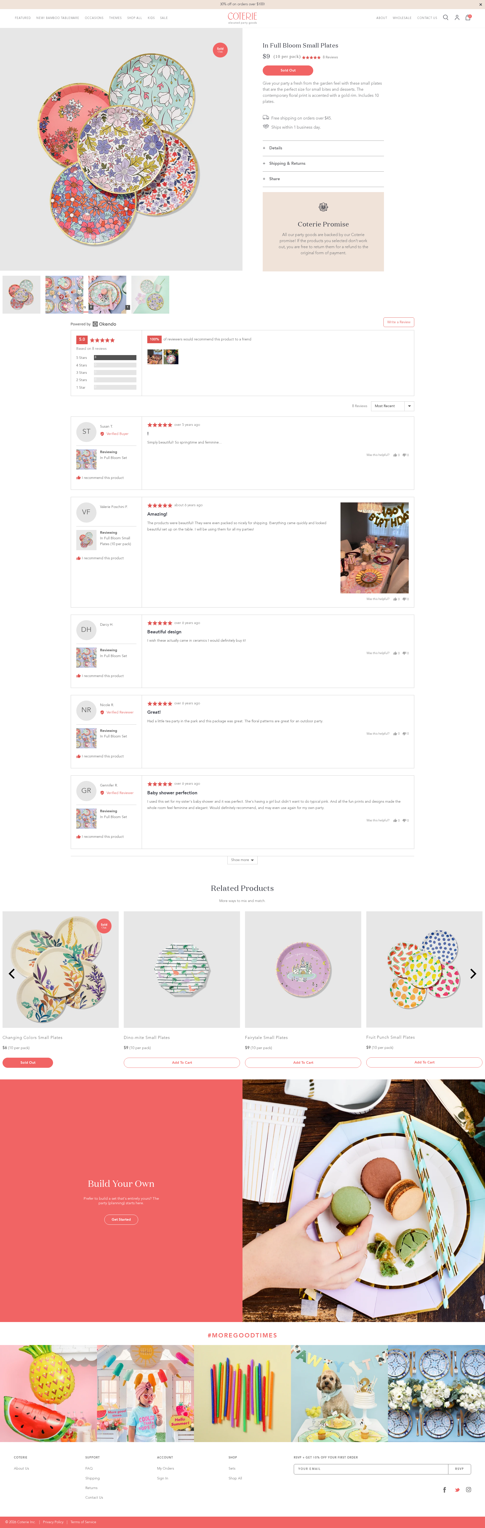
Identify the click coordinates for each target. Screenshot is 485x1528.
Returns (91, 1488)
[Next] (472, 973)
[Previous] (13, 973)
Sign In (162, 1478)
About (381, 18)
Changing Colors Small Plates (33, 1038)
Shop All (134, 18)
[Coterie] (242, 18)
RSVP (459, 1469)
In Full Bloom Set (113, 458)
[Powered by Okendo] (93, 324)
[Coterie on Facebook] (444, 1490)
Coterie (21, 1457)
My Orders (165, 1468)
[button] (320, 57)
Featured (23, 18)
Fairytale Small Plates (266, 1038)
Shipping (92, 1478)
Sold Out (288, 70)
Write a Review (398, 322)
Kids (151, 18)
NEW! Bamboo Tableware (57, 18)
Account (165, 1457)
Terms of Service (83, 1522)
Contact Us (427, 18)
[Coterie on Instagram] (469, 1490)
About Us (21, 1468)
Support (92, 1457)
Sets (232, 1468)
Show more (240, 860)
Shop (233, 1457)
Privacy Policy (53, 1522)
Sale (164, 18)
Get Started (121, 1219)
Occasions (94, 18)
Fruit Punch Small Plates (390, 1038)
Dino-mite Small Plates (147, 1038)
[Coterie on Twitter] (457, 1490)
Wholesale (402, 18)
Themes (115, 18)
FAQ (89, 1468)
